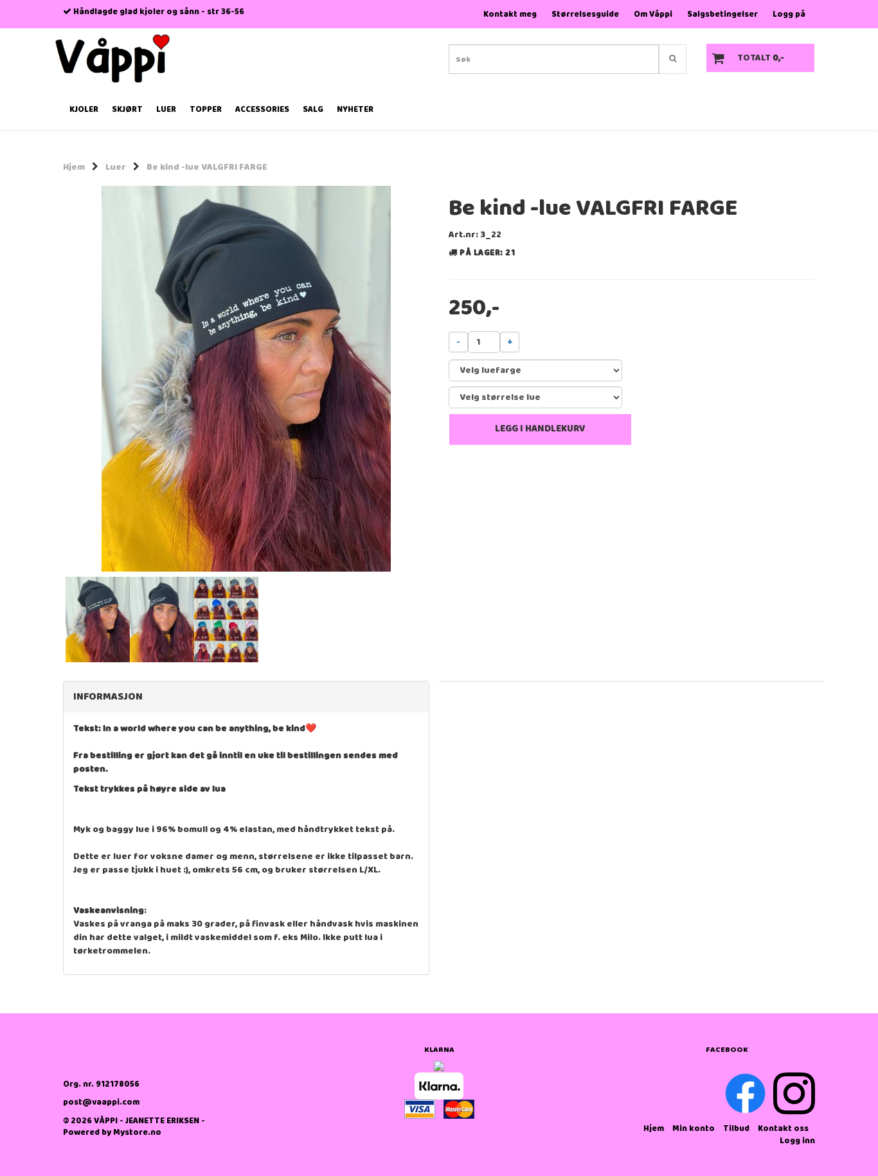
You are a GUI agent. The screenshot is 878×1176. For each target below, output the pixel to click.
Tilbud (736, 1128)
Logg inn (797, 1141)
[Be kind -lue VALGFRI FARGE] (246, 379)
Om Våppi (653, 14)
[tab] (246, 697)
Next (446, 379)
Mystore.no (137, 1132)
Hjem (74, 167)
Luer (115, 167)
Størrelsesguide (585, 14)
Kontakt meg (510, 14)
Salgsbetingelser (722, 14)
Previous (46, 379)
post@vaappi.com (101, 1102)
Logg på (789, 14)
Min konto (693, 1128)
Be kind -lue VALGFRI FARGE (207, 167)
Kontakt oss (783, 1128)
